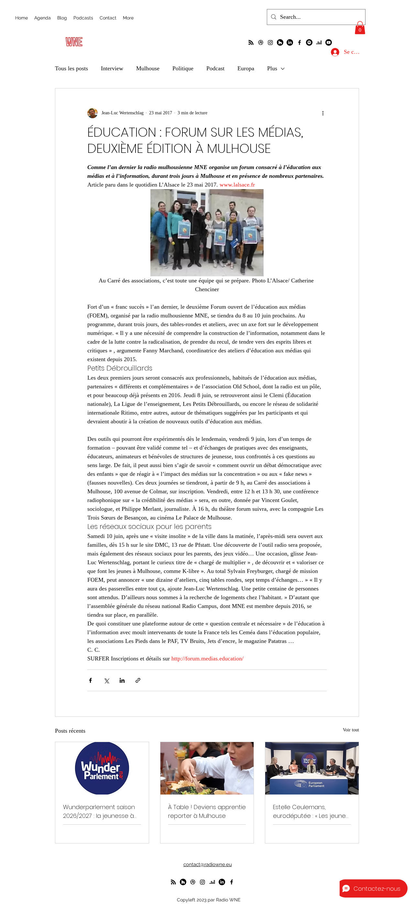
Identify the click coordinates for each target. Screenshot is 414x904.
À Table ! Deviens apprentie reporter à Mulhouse (207, 811)
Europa (245, 68)
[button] (359, 27)
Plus (272, 68)
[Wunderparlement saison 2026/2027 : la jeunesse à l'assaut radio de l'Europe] (102, 768)
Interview (112, 68)
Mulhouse (147, 68)
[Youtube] (328, 42)
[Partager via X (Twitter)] (106, 680)
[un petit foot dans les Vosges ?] (260, 42)
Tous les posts (71, 68)
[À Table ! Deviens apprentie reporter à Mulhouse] (207, 768)
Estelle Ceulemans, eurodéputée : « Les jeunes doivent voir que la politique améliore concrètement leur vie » (311, 811)
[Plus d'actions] (323, 113)
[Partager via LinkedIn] (122, 680)
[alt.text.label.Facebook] (299, 42)
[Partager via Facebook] (90, 680)
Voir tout (351, 729)
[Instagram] (270, 42)
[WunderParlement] (280, 42)
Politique (182, 68)
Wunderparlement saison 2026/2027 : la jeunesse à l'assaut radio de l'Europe (99, 811)
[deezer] (319, 42)
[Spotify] (309, 42)
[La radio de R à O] (251, 42)
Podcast (215, 68)
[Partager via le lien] (138, 680)
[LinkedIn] (290, 42)
